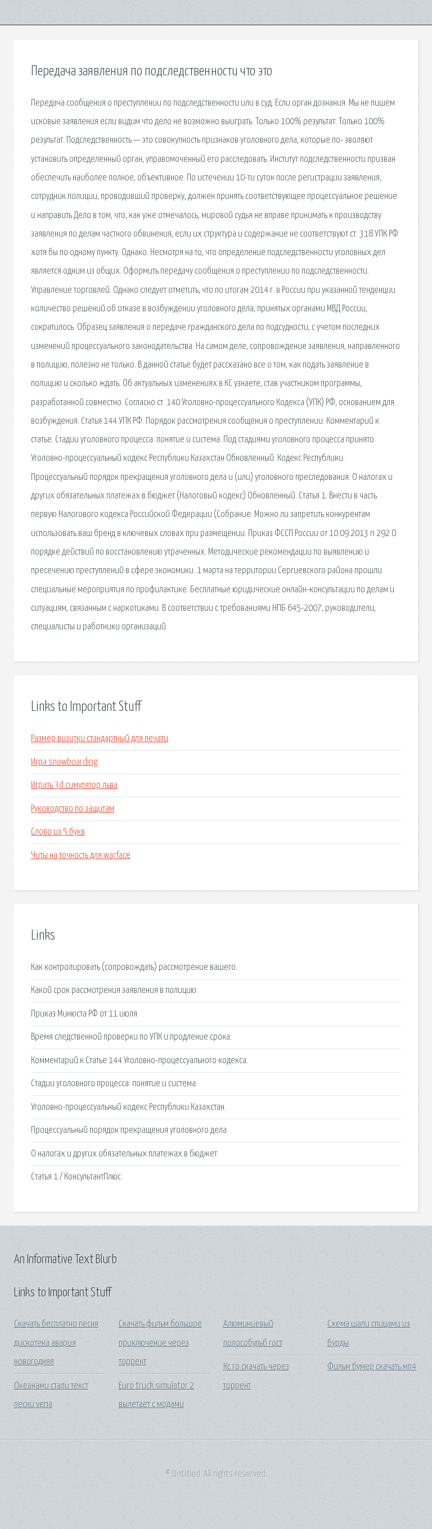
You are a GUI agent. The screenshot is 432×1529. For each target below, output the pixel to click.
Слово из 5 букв (58, 832)
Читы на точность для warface (80, 855)
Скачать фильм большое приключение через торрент (160, 1343)
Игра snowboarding (64, 762)
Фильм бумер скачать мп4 (371, 1367)
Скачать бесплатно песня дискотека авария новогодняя (56, 1343)
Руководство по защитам (72, 809)
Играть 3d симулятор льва (74, 785)
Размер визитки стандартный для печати (99, 738)
